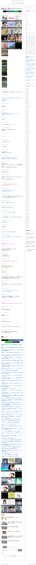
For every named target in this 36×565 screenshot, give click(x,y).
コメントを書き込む (12, 555)
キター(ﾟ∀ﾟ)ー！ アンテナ (31, 83)
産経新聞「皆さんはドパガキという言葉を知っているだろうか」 (30, 234)
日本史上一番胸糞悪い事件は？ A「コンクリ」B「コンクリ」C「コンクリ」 (30, 238)
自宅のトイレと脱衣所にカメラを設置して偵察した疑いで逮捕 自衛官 (30, 69)
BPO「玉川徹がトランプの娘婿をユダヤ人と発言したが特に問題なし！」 (30, 64)
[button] (20, 11)
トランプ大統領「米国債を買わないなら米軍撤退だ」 (30, 250)
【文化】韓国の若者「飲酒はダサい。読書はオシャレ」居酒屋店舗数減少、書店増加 (30, 242)
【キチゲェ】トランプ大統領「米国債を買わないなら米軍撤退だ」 (30, 246)
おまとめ (28, 82)
